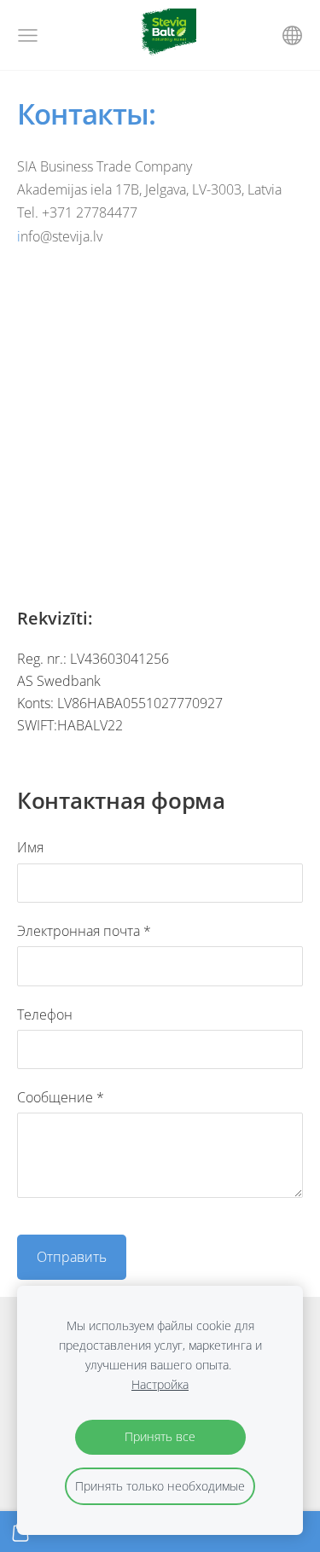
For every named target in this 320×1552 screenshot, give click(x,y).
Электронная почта (84, 930)
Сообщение (60, 1097)
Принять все (160, 1436)
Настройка (160, 1384)
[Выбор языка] (292, 35)
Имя (30, 847)
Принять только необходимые (160, 1486)
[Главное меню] (27, 35)
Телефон (45, 1014)
